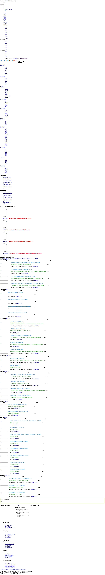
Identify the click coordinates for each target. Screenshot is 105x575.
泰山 (6, 154)
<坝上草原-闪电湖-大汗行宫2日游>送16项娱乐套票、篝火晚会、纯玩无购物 (25, 262)
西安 (6, 121)
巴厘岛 (6, 32)
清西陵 (6, 142)
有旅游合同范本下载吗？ (9, 544)
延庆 (6, 69)
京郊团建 (4, 18)
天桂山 (6, 138)
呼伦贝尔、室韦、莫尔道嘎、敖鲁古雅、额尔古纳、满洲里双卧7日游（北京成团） (26, 434)
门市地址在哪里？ (8, 545)
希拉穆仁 (24, 258)
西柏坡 (6, 137)
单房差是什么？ (8, 526)
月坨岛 (6, 81)
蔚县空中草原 (19, 258)
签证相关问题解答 (8, 556)
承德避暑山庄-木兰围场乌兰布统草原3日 (15, 292)
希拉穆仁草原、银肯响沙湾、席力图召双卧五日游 (20, 388)
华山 (6, 123)
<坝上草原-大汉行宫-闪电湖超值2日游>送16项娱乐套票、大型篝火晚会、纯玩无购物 (27, 283)
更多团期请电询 (36, 266)
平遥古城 (6, 114)
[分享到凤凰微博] (14, 60)
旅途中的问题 (7, 557)
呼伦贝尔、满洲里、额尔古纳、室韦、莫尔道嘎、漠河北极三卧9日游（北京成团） (26, 420)
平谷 (6, 51)
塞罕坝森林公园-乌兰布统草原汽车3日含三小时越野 (18, 299)
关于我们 (2, 569)
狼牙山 (6, 141)
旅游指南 (5, 22)
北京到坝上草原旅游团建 (23, 58)
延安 (6, 124)
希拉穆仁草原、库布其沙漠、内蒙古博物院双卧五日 (20, 395)
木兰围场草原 (8, 258)
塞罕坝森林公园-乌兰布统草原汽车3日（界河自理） (18, 312)
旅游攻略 (13, 569)
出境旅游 (4, 13)
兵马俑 (6, 122)
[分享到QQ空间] (4, 60)
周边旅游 (4, 17)
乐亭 (6, 82)
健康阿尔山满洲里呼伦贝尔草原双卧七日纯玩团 (19, 448)
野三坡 (6, 145)
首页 (3, 12)
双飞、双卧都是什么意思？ (10, 527)
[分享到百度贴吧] (10, 60)
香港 (6, 28)
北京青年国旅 (6, 0)
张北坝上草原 (14, 258)
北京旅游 (4, 16)
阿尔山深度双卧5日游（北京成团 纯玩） (17, 427)
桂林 (6, 47)
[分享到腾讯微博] (7, 60)
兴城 (6, 83)
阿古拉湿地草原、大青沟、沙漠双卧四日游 (17, 485)
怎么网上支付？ (8, 536)
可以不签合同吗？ (8, 547)
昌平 (6, 73)
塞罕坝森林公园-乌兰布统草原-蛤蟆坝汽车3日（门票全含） (19, 306)
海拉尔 (6, 106)
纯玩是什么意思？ (8, 525)
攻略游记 (5, 23)
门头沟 (6, 74)
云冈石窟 (6, 116)
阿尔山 (6, 101)
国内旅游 (4, 14)
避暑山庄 (6, 133)
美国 (6, 34)
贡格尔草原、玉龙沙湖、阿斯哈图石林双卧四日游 (17, 404)
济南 (6, 155)
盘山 (6, 130)
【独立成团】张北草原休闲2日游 (16, 349)
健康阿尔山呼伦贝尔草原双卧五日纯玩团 (17, 469)
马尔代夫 (6, 38)
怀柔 (6, 53)
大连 (6, 160)
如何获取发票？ (8, 537)
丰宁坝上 (6, 89)
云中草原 (6, 93)
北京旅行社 (15, 58)
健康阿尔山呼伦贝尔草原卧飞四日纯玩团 (17, 462)
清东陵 (6, 144)
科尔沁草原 (35, 258)
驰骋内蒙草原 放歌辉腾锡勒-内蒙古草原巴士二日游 (18, 411)
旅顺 (6, 161)
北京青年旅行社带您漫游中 (10, 567)
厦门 (6, 45)
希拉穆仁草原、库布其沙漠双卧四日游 (17, 381)
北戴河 (6, 78)
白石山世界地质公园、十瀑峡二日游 (17, 358)
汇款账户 (9, 569)
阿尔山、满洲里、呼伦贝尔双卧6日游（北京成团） (19, 455)
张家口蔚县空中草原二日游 (15, 365)
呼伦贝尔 (6, 102)
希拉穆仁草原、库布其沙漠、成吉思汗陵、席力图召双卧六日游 (22, 374)
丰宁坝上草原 (3, 258)
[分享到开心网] (13, 60)
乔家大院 (6, 115)
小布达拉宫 (7, 134)
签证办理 (4, 20)
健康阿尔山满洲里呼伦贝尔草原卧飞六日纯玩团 (19, 441)
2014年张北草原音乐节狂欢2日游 (16, 342)
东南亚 (6, 36)
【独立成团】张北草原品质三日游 (16, 321)
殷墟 (6, 172)
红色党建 (4, 19)
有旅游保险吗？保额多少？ (10, 555)
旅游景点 (24, 569)
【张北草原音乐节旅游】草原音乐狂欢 (17, 328)
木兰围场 (6, 90)
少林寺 (6, 170)
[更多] (18, 505)
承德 (6, 132)
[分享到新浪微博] (6, 60)
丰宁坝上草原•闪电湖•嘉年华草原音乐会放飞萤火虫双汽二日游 (23, 276)
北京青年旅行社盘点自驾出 (10, 563)
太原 (6, 110)
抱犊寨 (6, 140)
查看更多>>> (8, 259)
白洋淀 (6, 131)
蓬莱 (6, 152)
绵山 (6, 113)
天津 (6, 129)
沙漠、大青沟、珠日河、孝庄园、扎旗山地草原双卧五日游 (20, 478)
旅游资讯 (5, 24)
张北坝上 (6, 91)
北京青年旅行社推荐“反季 (10, 566)
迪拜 (6, 30)
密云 (6, 68)
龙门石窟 (6, 169)
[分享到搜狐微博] (9, 60)
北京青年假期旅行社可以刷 (10, 534)
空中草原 (6, 92)
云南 (6, 43)
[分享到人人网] (8, 60)
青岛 (6, 149)
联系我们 (6, 569)
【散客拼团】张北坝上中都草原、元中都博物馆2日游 (20, 335)
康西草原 (6, 94)
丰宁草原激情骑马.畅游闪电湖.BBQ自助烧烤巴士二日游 (21, 269)
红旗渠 (6, 171)
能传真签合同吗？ (8, 546)
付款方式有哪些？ (8, 535)
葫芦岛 (6, 84)
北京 (6, 49)
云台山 (6, 168)
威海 (6, 153)
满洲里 (6, 105)
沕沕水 (6, 139)
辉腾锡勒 (6, 97)
